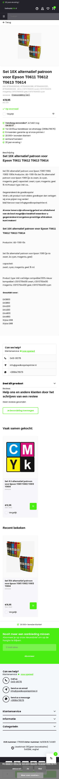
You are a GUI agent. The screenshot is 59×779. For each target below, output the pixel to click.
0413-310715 (15, 358)
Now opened (28, 351)
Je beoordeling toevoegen (20, 410)
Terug (8, 22)
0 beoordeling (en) (21, 95)
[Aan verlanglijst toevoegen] (53, 114)
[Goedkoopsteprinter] (11, 9)
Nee (40, 769)
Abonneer (29, 656)
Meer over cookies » (30, 775)
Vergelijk (10, 114)
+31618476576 (16, 372)
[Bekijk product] (33, 506)
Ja (28, 769)
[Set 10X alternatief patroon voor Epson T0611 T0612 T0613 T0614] (20, 556)
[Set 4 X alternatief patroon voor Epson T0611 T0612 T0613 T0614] (20, 457)
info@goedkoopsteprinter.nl (23, 365)
